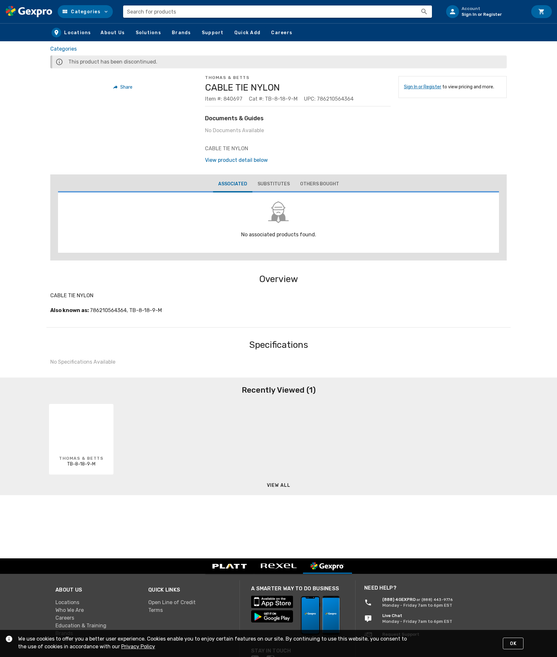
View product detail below (236, 160)
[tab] (232, 184)
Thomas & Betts (227, 77)
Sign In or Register (422, 87)
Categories (63, 49)
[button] (85, 11)
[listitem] (484, 12)
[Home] (29, 11)
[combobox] (277, 11)
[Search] (424, 11)
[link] (96, 602)
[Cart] (541, 11)
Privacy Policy (138, 646)
